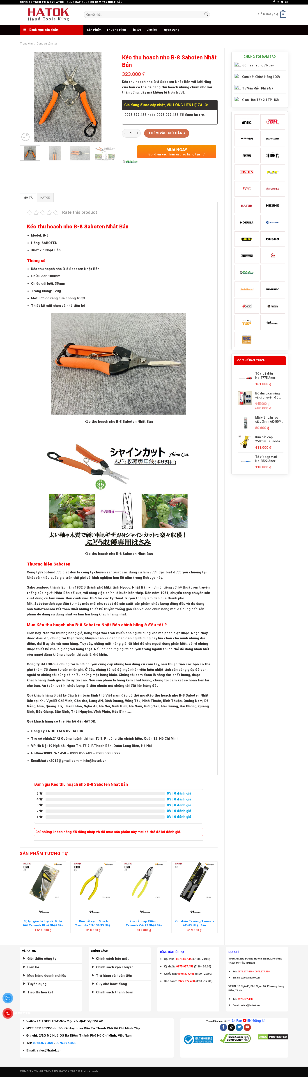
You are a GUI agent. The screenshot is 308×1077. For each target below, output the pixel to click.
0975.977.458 (184, 966)
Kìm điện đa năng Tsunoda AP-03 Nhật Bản (194, 923)
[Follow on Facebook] (274, 2)
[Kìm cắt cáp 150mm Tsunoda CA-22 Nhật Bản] (144, 882)
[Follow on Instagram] (278, 2)
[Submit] (206, 14)
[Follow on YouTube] (247, 1027)
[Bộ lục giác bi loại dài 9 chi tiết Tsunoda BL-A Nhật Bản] (43, 882)
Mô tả (27, 197)
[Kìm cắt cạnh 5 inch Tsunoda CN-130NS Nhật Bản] (93, 882)
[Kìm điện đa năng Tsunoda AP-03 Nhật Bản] (194, 882)
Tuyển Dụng (170, 29)
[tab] (28, 197)
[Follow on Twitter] (282, 2)
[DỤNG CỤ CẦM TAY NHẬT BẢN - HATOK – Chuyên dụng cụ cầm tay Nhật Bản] (48, 14)
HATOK (45, 197)
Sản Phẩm (94, 29)
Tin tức (136, 29)
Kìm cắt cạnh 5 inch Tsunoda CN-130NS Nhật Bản (93, 925)
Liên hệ (152, 29)
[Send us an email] (286, 2)
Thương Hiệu (116, 29)
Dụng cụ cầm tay (47, 43)
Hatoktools (90, 1071)
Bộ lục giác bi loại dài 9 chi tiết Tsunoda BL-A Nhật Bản (43, 923)
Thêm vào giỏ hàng (166, 133)
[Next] (108, 97)
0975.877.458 (43, 1043)
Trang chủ (26, 43)
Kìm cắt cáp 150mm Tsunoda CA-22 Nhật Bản (144, 923)
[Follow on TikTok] (231, 1027)
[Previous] (27, 97)
